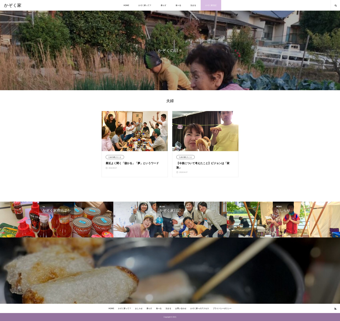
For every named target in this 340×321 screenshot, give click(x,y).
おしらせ (139, 308)
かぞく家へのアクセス (199, 308)
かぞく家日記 (210, 5)
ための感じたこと (115, 157)
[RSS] (335, 308)
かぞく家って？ (144, 5)
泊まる (193, 5)
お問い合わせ (180, 308)
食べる (178, 5)
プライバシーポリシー (222, 308)
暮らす (163, 5)
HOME (126, 5)
